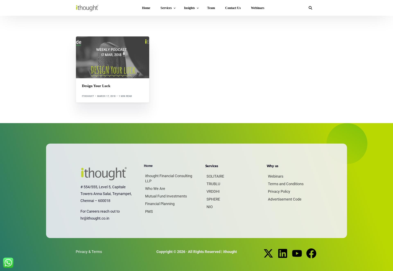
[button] (310, 8)
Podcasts (98, 45)
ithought (88, 96)
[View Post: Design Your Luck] (112, 57)
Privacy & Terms (89, 251)
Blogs (87, 45)
